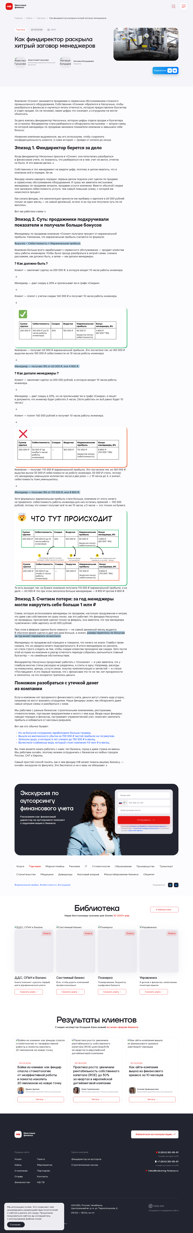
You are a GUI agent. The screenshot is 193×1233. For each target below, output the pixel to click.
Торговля (35, 866)
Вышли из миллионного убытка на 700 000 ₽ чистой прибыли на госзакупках (66, 736)
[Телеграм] (169, 70)
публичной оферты (135, 831)
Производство (145, 866)
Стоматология (101, 866)
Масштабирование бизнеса (121, 874)
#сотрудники (64, 885)
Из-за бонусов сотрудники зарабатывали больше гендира (54, 732)
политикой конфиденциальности (146, 828)
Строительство (26, 874)
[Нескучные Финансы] (16, 6)
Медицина (47, 874)
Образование (123, 866)
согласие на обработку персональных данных (147, 826)
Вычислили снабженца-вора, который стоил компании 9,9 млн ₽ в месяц (63, 742)
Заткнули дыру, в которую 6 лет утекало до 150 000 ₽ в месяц (56, 739)
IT (86, 866)
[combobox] (123, 803)
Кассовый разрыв (88, 874)
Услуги (20, 866)
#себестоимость (48, 885)
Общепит (149, 874)
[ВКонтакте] (175, 70)
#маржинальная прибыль (27, 885)
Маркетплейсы (54, 866)
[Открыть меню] (183, 6)
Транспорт (166, 866)
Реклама (74, 866)
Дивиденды (65, 874)
